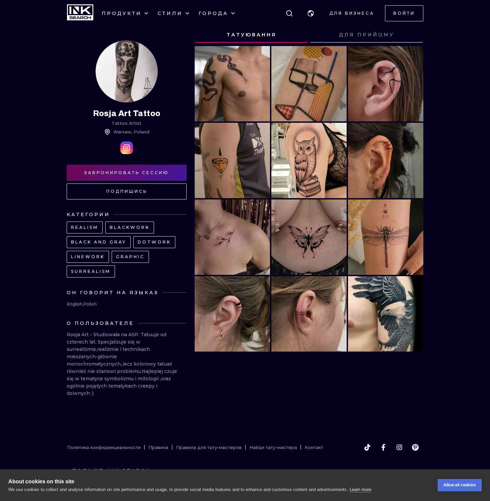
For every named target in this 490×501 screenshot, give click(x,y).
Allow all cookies (459, 485)
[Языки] (311, 13)
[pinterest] (415, 447)
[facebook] (383, 447)
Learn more (360, 489)
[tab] (251, 35)
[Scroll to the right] (412, 35)
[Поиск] (289, 13)
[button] (311, 13)
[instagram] (399, 447)
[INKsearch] (80, 13)
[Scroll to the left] (206, 35)
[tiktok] (367, 447)
